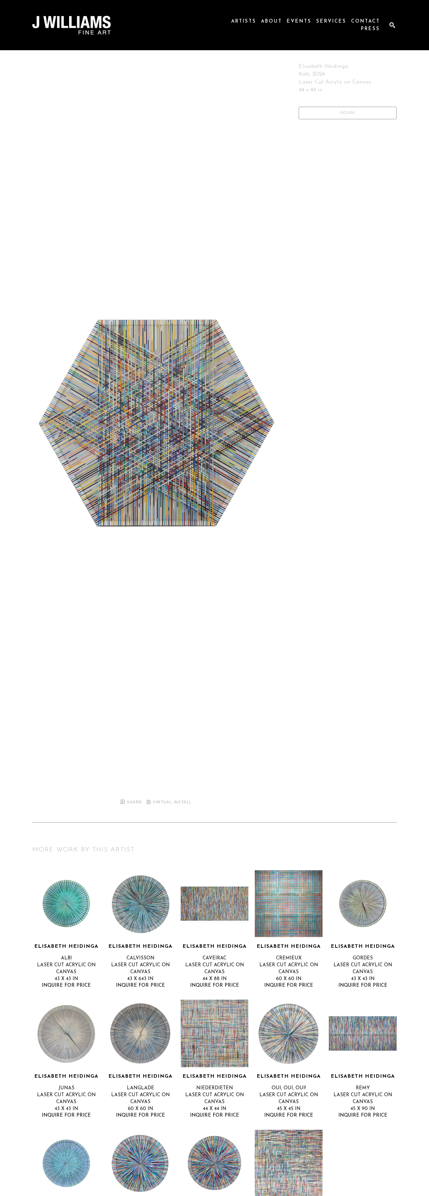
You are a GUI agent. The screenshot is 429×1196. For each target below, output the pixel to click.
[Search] (392, 25)
